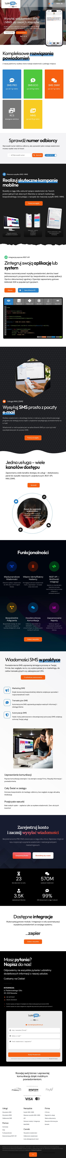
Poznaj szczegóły (21, 32)
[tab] (8, 301)
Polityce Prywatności (36, 1150)
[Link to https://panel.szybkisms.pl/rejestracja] (49, 3)
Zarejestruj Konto (9, 32)
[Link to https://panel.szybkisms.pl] (52, 3)
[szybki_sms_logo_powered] (11, 2)
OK (33, 1154)
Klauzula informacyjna (53, 1058)
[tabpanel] (33, 321)
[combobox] (9, 155)
